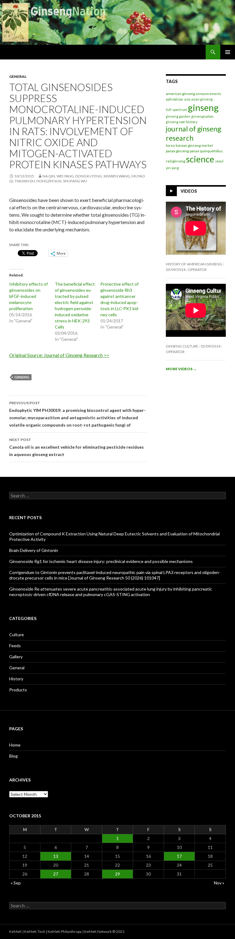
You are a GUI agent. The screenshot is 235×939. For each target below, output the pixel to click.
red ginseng (175, 161)
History (16, 678)
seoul (219, 161)
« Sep (16, 882)
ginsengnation (202, 116)
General (18, 76)
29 (117, 873)
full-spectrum (176, 110)
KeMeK (15, 931)
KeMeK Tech (34, 931)
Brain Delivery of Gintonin (33, 550)
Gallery (16, 656)
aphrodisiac (174, 99)
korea (170, 145)
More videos (181, 369)
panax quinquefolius (206, 151)
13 (55, 856)
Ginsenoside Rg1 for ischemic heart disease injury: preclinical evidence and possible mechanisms (101, 561)
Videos (189, 190)
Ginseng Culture (182, 346)
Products (18, 689)
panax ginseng (177, 151)
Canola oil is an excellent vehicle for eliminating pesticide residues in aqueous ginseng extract (76, 447)
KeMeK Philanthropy (65, 931)
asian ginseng (202, 99)
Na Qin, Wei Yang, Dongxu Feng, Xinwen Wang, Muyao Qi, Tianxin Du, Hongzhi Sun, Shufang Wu (77, 178)
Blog (13, 755)
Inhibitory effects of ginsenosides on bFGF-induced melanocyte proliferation (28, 296)
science (200, 159)
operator (197, 269)
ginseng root (175, 122)
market (207, 145)
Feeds (15, 645)
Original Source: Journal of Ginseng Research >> (59, 355)
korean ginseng (188, 145)
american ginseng (180, 93)
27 (55, 873)
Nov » (219, 882)
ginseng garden (178, 116)
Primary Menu (227, 52)
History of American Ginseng (194, 264)
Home (15, 744)
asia (187, 99)
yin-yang (172, 168)
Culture (16, 634)
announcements (208, 94)
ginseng (21, 377)
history (191, 122)
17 (179, 856)
